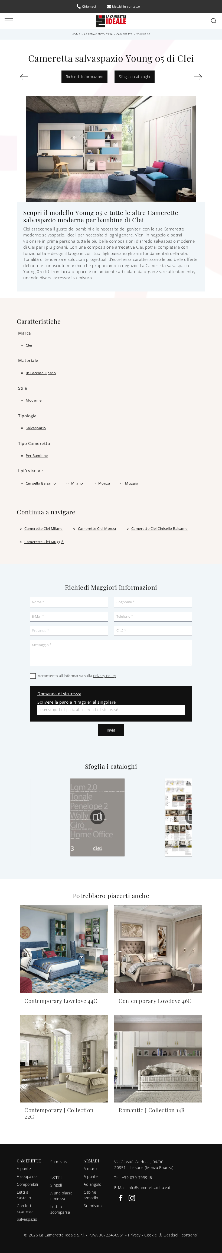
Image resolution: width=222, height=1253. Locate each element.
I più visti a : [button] (30, 470)
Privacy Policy (104, 675)
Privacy (134, 1235)
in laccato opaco (41, 372)
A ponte (24, 1168)
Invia (111, 730)
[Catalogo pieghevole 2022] (98, 817)
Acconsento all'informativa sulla (77, 675)
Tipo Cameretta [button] (34, 443)
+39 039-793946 (137, 1177)
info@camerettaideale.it (149, 1187)
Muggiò (131, 483)
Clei (29, 345)
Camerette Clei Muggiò (44, 541)
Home (76, 34)
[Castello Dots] (32, 77)
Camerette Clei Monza (97, 528)
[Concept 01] (189, 77)
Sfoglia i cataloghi (134, 76)
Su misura (59, 1161)
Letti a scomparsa (60, 1209)
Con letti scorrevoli (25, 1208)
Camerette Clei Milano (43, 528)
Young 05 (143, 34)
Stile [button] (22, 388)
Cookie (150, 1235)
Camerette (124, 34)
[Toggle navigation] (8, 21)
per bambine (37, 455)
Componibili (27, 1184)
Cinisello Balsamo (41, 483)
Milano (77, 483)
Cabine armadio (91, 1195)
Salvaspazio (27, 1219)
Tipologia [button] (27, 415)
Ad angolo (93, 1184)
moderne (34, 400)
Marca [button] (24, 333)
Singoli (56, 1185)
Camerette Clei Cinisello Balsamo (159, 528)
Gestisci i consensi (181, 1235)
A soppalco (27, 1176)
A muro (90, 1168)
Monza (104, 483)
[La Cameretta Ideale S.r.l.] (111, 21)
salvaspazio (36, 427)
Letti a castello (24, 1195)
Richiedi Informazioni (84, 76)
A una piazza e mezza (61, 1195)
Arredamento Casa (98, 34)
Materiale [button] (28, 360)
